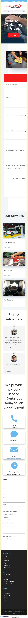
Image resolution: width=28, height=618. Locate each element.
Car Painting (6, 520)
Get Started (14, 35)
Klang (5, 600)
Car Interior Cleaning (9, 581)
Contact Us (6, 560)
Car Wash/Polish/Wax (8, 514)
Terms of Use (7, 565)
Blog (5, 563)
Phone (14, 425)
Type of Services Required (10, 511)
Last (4, 494)
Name (4, 483)
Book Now (7, 247)
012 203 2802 (7, 1)
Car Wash (6, 577)
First (4, 488)
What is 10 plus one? (9, 536)
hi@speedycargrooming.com (14, 458)
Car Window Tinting (8, 583)
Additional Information (9, 526)
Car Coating (6, 517)
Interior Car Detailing (8, 523)
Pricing (5, 556)
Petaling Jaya (7, 593)
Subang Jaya (7, 595)
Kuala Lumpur (7, 591)
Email (4, 504)
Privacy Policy (7, 567)
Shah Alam (6, 597)
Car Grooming (7, 574)
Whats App (14, 441)
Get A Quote (7, 558)
